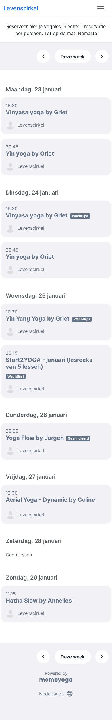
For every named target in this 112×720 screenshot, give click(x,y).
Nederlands (56, 693)
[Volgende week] (102, 56)
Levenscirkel (20, 8)
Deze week (72, 56)
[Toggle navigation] (101, 8)
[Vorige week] (43, 56)
